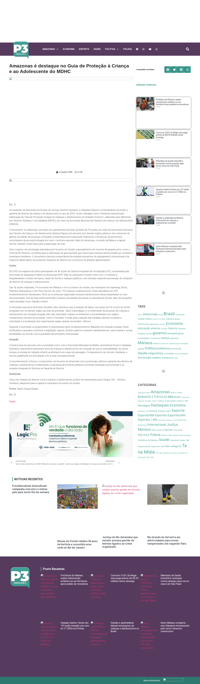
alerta (140, 315)
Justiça (172, 424)
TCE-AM (159, 453)
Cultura (170, 318)
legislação (174, 338)
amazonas (150, 314)
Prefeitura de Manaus (148, 440)
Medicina (157, 343)
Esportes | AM (147, 419)
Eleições (153, 411)
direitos (162, 324)
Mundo (169, 429)
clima (148, 318)
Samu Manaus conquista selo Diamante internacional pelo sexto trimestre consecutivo (171, 248)
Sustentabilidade (181, 354)
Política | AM (166, 435)
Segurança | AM (157, 446)
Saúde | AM (184, 440)
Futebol (141, 333)
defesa (177, 319)
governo (159, 333)
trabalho (156, 357)
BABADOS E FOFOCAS (152, 397)
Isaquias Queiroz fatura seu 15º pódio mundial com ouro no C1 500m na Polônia (172, 192)
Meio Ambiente (158, 430)
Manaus (145, 342)
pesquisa (184, 343)
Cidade (141, 319)
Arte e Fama (176, 392)
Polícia (127, 49)
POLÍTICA (110, 49)
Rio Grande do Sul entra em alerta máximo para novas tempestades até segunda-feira (166, 540)
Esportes (161, 415)
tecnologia (144, 357)
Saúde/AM (174, 440)
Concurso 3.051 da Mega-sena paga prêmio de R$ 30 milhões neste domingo (172, 135)
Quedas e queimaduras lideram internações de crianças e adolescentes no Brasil (169, 220)
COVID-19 (156, 319)
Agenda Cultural (144, 393)
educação (144, 328)
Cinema (148, 401)
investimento (155, 338)
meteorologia (174, 344)
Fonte (12, 401)
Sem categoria (173, 446)
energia (164, 329)
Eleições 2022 (164, 411)
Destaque (144, 405)
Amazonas (48, 49)
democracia (143, 324)
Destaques (160, 405)
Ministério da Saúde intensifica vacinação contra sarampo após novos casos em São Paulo (170, 163)
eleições (155, 328)
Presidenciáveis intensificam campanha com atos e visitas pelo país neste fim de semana (30, 489)
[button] (187, 49)
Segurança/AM (144, 446)
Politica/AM (177, 430)
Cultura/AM (170, 401)
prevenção (176, 348)
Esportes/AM (176, 415)
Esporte (84, 49)
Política (150, 348)
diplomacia (154, 324)
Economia (69, 49)
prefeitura (163, 348)
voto (176, 358)
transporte (167, 357)
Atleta (160, 315)
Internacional (156, 424)
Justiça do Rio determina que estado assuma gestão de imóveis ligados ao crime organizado (120, 542)
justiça (165, 337)
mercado (165, 344)
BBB (170, 397)
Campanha (179, 314)
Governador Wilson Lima (167, 420)
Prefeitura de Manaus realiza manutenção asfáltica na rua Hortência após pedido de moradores (172, 102)
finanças (182, 328)
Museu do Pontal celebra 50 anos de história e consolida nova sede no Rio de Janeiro (77, 544)
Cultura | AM (182, 401)
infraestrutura (175, 333)
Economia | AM (143, 411)
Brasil (169, 313)
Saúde (97, 49)
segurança (155, 353)
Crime (162, 319)
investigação (143, 338)
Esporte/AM (146, 415)
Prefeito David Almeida (181, 435)
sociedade (169, 353)
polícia (141, 348)
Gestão (149, 334)
